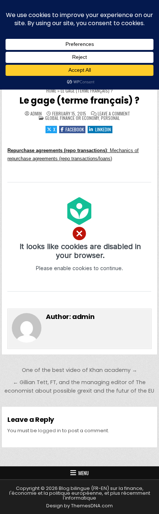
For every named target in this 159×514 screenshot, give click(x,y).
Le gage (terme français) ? (79, 100)
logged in (49, 430)
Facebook (74, 129)
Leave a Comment (114, 113)
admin (36, 113)
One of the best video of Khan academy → (79, 370)
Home (51, 90)
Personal (110, 118)
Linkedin (103, 129)
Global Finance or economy (72, 118)
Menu (83, 473)
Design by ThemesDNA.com (79, 505)
